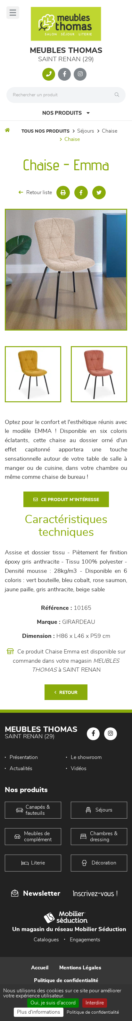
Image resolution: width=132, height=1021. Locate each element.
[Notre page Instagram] (80, 74)
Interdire (95, 1002)
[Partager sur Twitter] (99, 192)
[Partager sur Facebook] (81, 192)
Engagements (85, 939)
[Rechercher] (118, 95)
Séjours (85, 131)
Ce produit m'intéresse (70, 500)
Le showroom (86, 757)
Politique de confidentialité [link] (93, 1012)
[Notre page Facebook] (64, 74)
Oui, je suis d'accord (53, 1002)
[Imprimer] (63, 192)
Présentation (24, 757)
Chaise (109, 131)
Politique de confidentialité (66, 980)
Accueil (39, 967)
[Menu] (12, 12)
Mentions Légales (80, 967)
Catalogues (46, 939)
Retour (68, 692)
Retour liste (39, 192)
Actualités (21, 768)
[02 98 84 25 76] (48, 74)
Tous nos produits (45, 131)
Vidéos (79, 768)
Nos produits (62, 113)
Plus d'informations (38, 1012)
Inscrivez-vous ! (95, 893)
